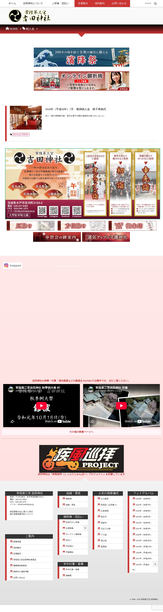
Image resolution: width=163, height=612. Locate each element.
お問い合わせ (119, 3)
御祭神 (68, 499)
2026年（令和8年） (143, 499)
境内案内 (100, 3)
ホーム (12, 3)
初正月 (103, 517)
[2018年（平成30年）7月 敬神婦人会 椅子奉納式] (26, 118)
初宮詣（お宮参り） (109, 505)
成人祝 (103, 540)
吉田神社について (33, 3)
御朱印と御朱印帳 (21, 571)
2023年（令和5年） (143, 517)
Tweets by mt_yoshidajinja (69, 266)
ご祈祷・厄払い (60, 3)
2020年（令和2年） (143, 535)
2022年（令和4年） (143, 523)
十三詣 (103, 535)
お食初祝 (104, 511)
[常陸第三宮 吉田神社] (29, 17)
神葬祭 (68, 575)
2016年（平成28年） (140, 567)
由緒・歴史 (70, 505)
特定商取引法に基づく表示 (21, 512)
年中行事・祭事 (72, 569)
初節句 (103, 523)
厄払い (68, 540)
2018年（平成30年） (144, 553)
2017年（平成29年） (144, 558)
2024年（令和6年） (143, 511)
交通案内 (83, 3)
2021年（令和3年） (143, 529)
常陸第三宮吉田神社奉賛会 (24, 560)
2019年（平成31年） (144, 547)
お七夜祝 (104, 499)
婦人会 (16, 134)
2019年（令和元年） (144, 540)
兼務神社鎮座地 (20, 565)
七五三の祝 (105, 529)
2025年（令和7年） (143, 505)
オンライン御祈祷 (73, 534)
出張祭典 (69, 528)
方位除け (69, 546)
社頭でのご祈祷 (72, 522)
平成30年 (24, 134)
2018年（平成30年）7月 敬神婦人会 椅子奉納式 (75, 109)
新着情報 (17, 542)
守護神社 (69, 552)
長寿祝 (103, 547)
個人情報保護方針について (21, 514)
